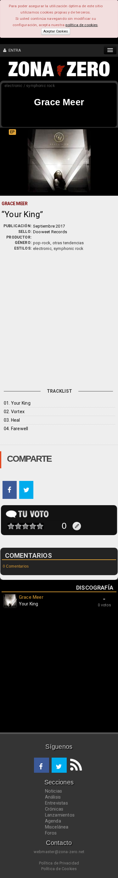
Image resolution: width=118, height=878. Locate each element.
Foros (51, 832)
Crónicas (54, 809)
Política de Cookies (59, 868)
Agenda (53, 820)
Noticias (53, 791)
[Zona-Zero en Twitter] (59, 765)
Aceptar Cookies (55, 31)
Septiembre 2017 (49, 226)
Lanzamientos (60, 814)
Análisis (53, 797)
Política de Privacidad (59, 863)
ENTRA (13, 50)
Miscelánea (57, 826)
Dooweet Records (50, 231)
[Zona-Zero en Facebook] (41, 765)
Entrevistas (56, 803)
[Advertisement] (59, 314)
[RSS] (74, 765)
